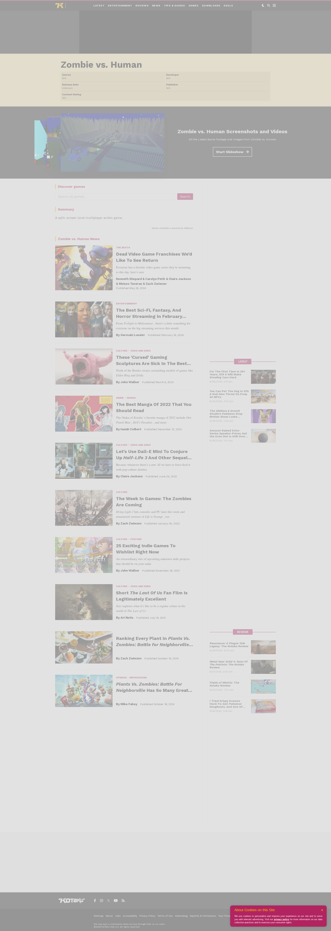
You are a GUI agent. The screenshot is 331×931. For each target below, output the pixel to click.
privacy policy (281, 919)
